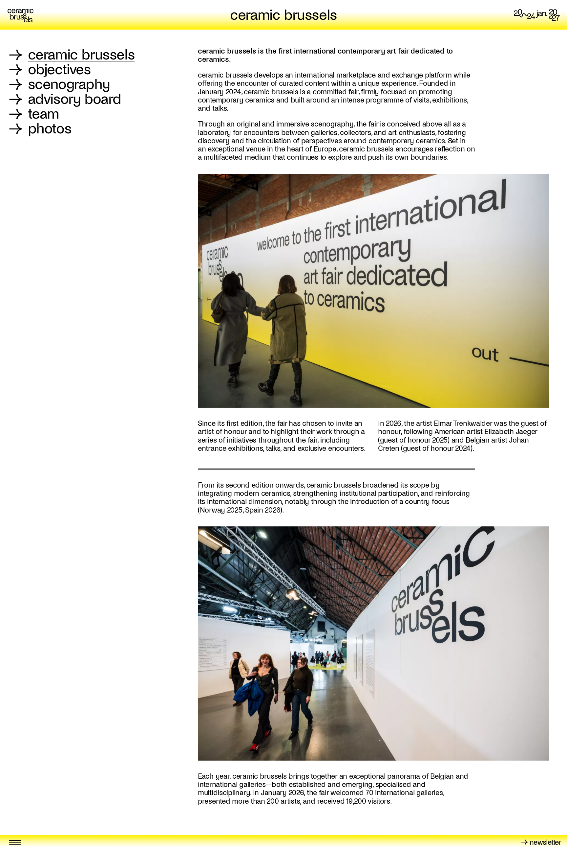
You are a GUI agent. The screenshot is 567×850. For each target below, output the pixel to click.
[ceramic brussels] (20, 15)
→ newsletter (541, 842)
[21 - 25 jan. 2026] (537, 15)
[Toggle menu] (15, 842)
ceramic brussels (283, 15)
